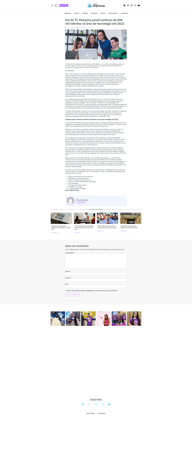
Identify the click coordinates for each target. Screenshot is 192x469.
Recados (102, 13)
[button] (56, 5)
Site (66, 284)
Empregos (85, 13)
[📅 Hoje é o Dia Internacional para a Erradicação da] (134, 318)
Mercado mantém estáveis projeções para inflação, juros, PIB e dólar (61, 227)
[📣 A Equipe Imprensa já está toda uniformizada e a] (119, 318)
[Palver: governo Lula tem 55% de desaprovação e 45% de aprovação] (107, 218)
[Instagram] (131, 5)
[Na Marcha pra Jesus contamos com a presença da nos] (73, 318)
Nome (67, 271)
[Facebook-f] (128, 5)
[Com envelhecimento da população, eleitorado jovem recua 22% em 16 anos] (84, 218)
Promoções (94, 13)
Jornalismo (67, 13)
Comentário (69, 253)
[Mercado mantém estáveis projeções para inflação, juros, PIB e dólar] (61, 218)
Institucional (91, 413)
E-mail (68, 278)
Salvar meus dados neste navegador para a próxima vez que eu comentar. (92, 290)
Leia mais (54, 232)
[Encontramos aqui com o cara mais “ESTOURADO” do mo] (88, 318)
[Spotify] (124, 5)
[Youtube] (139, 5)
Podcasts (76, 13)
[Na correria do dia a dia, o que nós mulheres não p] (103, 318)
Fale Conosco (101, 413)
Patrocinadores (113, 13)
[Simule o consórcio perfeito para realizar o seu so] (58, 318)
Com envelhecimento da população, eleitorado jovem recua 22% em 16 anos (84, 227)
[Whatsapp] (135, 5)
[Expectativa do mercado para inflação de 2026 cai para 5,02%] (130, 218)
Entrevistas (124, 13)
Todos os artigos (81, 202)
